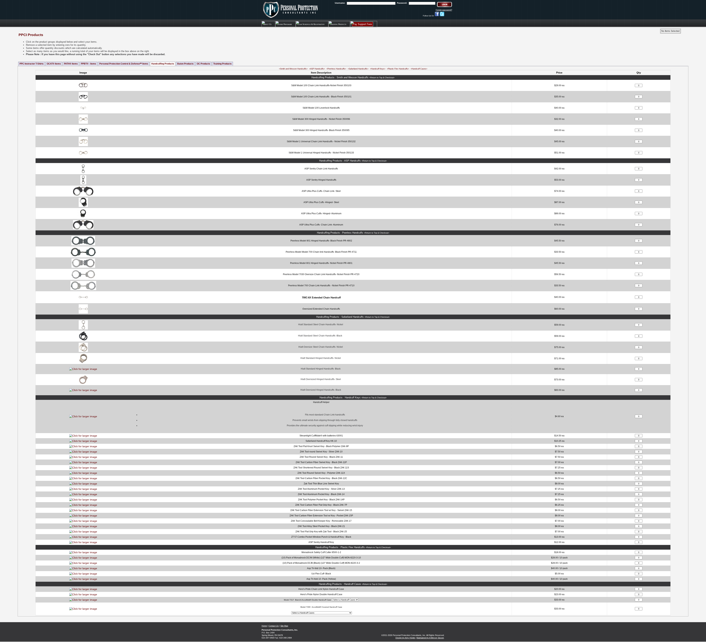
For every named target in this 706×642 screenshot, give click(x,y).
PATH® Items (71, 63)
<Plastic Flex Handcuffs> (398, 69)
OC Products (203, 63)
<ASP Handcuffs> (317, 69)
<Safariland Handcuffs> (358, 69)
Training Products (222, 63)
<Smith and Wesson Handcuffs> (293, 69)
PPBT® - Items (88, 63)
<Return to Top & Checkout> (382, 77)
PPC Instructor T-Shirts (31, 63)
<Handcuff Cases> (419, 69)
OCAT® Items (54, 63)
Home (264, 626)
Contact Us (274, 626)
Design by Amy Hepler (405, 638)
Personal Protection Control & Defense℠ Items (123, 63)
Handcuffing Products (162, 63)
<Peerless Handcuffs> (336, 69)
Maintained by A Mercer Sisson (430, 638)
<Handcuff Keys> (377, 69)
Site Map (284, 626)
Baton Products (185, 63)
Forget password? (444, 10)
